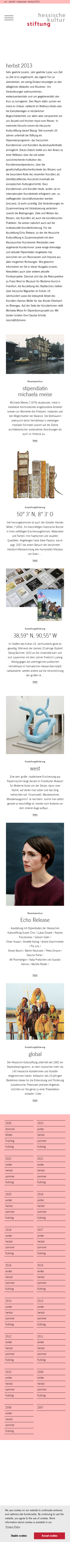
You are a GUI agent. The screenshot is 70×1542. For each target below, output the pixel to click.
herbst (40, 1134)
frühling (9, 1146)
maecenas (21, 1)
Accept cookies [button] (49, 1535)
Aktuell (12, 1)
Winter (9, 1134)
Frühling (9, 1140)
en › (6, 1)
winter (40, 1129)
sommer (41, 1140)
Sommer (10, 1129)
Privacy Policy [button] (13, 1526)
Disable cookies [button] (19, 1535)
